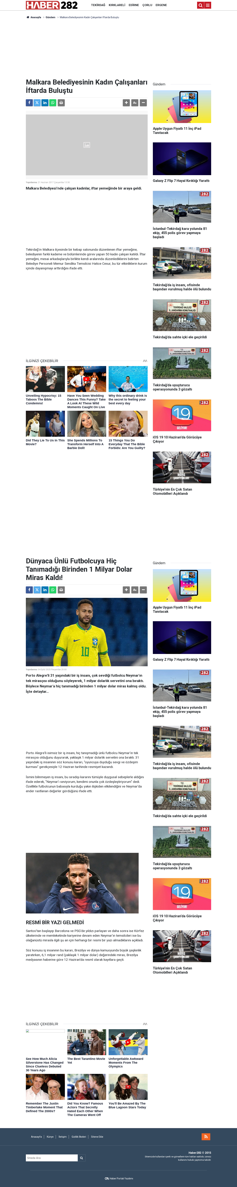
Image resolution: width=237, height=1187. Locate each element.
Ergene (161, 5)
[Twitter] (37, 102)
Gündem (50, 17)
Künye (50, 1136)
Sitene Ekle (97, 1136)
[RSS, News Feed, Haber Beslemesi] (206, 1136)
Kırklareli (117, 5)
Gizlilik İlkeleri (79, 1136)
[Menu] (208, 5)
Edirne (134, 5)
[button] (126, 102)
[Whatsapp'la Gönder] (52, 102)
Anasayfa (35, 17)
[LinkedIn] (44, 102)
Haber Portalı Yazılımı (121, 1178)
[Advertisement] (118, 48)
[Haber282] (51, 5)
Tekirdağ (98, 5)
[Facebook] (29, 102)
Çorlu (147, 5)
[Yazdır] (61, 102)
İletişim (63, 1136)
